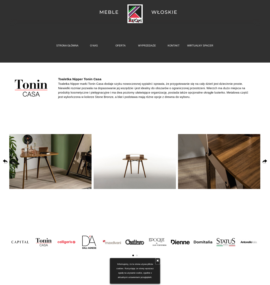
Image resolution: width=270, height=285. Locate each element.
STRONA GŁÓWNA (67, 45)
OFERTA (120, 45)
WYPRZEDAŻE (147, 45)
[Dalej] (264, 162)
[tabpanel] (155, 88)
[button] (50, 162)
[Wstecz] (5, 162)
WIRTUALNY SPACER (200, 45)
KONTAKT (174, 45)
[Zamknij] (157, 261)
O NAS (94, 45)
